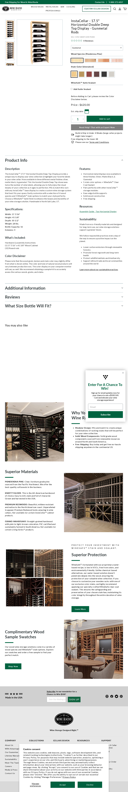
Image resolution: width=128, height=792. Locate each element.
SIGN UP (74, 699)
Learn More (80, 609)
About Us (9, 745)
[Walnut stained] (20, 359)
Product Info (16, 160)
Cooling (70, 7)
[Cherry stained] (16, 359)
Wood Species (86, 53)
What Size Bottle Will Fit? (28, 306)
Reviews (12, 297)
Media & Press (11, 770)
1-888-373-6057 (116, 2)
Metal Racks (52, 7)
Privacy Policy (69, 777)
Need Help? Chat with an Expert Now (97, 127)
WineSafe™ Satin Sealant (83, 82)
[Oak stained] (12, 359)
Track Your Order (108, 762)
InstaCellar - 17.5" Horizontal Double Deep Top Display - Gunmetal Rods (11, 375)
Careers (8, 766)
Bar (62, 7)
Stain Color (82, 66)
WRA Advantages (12, 749)
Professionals (53, 11)
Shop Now (13, 666)
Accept (63, 785)
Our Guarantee (11, 752)
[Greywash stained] (28, 359)
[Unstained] (8, 359)
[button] (114, 9)
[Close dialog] (123, 372)
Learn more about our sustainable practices (99, 269)
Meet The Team (12, 763)
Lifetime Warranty (13, 756)
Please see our (92, 142)
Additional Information (25, 288)
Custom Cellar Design (96, 8)
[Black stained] (24, 359)
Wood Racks (37, 7)
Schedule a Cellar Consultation (109, 746)
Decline (89, 785)
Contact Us (10, 773)
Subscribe (51, 691)
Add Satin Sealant (82, 89)
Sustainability (11, 759)
